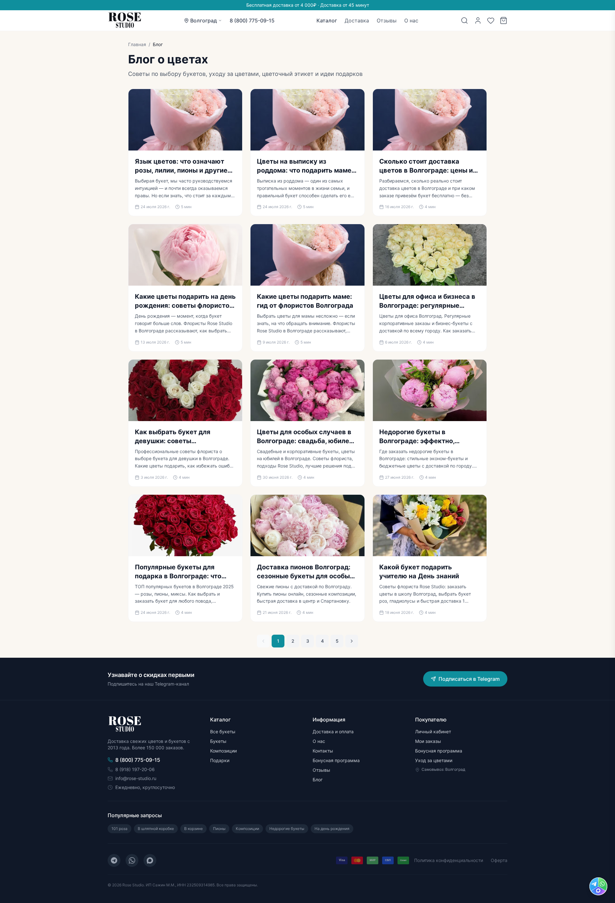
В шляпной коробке (156, 828)
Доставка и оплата (333, 731)
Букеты (218, 741)
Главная (137, 44)
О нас (411, 20)
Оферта (499, 860)
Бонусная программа (336, 760)
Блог (318, 779)
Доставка (357, 20)
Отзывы (387, 20)
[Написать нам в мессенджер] (598, 886)
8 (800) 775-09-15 (252, 20)
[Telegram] (114, 860)
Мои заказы (428, 741)
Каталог (326, 20)
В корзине (193, 828)
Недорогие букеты (286, 828)
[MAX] (150, 860)
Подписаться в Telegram (469, 679)
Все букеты (222, 731)
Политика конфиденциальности (448, 860)
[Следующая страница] (351, 641)
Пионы (219, 828)
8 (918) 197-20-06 (135, 769)
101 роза (119, 828)
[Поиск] (464, 20)
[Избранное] (491, 20)
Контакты (323, 750)
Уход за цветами (433, 760)
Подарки (219, 760)
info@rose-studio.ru (135, 778)
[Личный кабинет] (478, 20)
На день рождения (332, 828)
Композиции (223, 750)
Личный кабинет (433, 731)
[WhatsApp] (132, 860)
